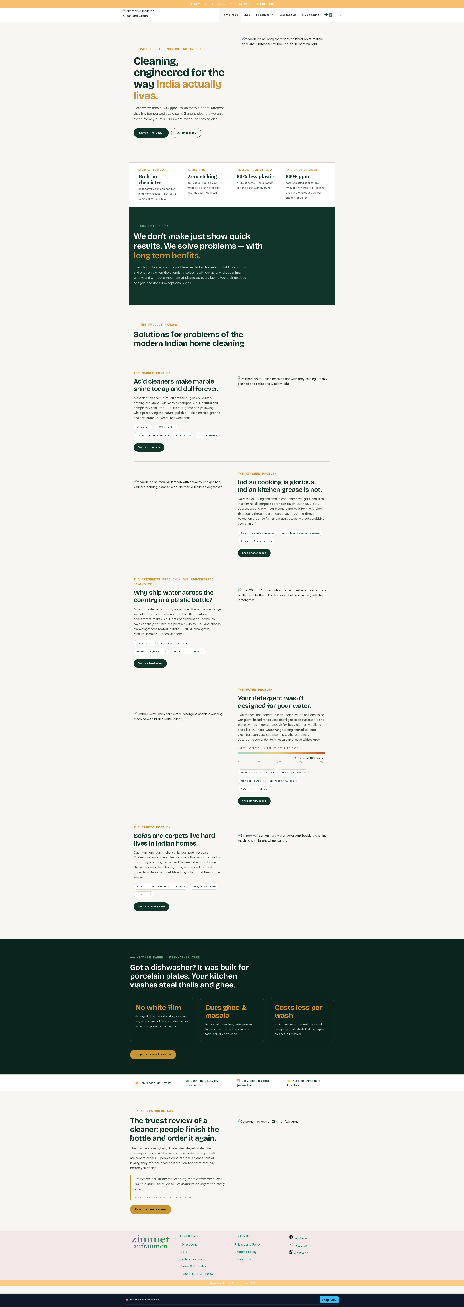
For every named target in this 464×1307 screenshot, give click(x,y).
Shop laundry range (254, 800)
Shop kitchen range (254, 552)
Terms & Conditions (194, 1266)
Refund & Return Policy (197, 1273)
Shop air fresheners (150, 663)
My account (188, 1244)
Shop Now (329, 1300)
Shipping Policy (245, 1252)
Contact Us (243, 1259)
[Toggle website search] (339, 15)
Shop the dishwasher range (153, 1054)
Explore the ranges (151, 132)
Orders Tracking (192, 1259)
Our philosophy (186, 132)
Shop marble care (149, 447)
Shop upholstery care (151, 906)
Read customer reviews (150, 1209)
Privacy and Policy (248, 1244)
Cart (183, 1252)
